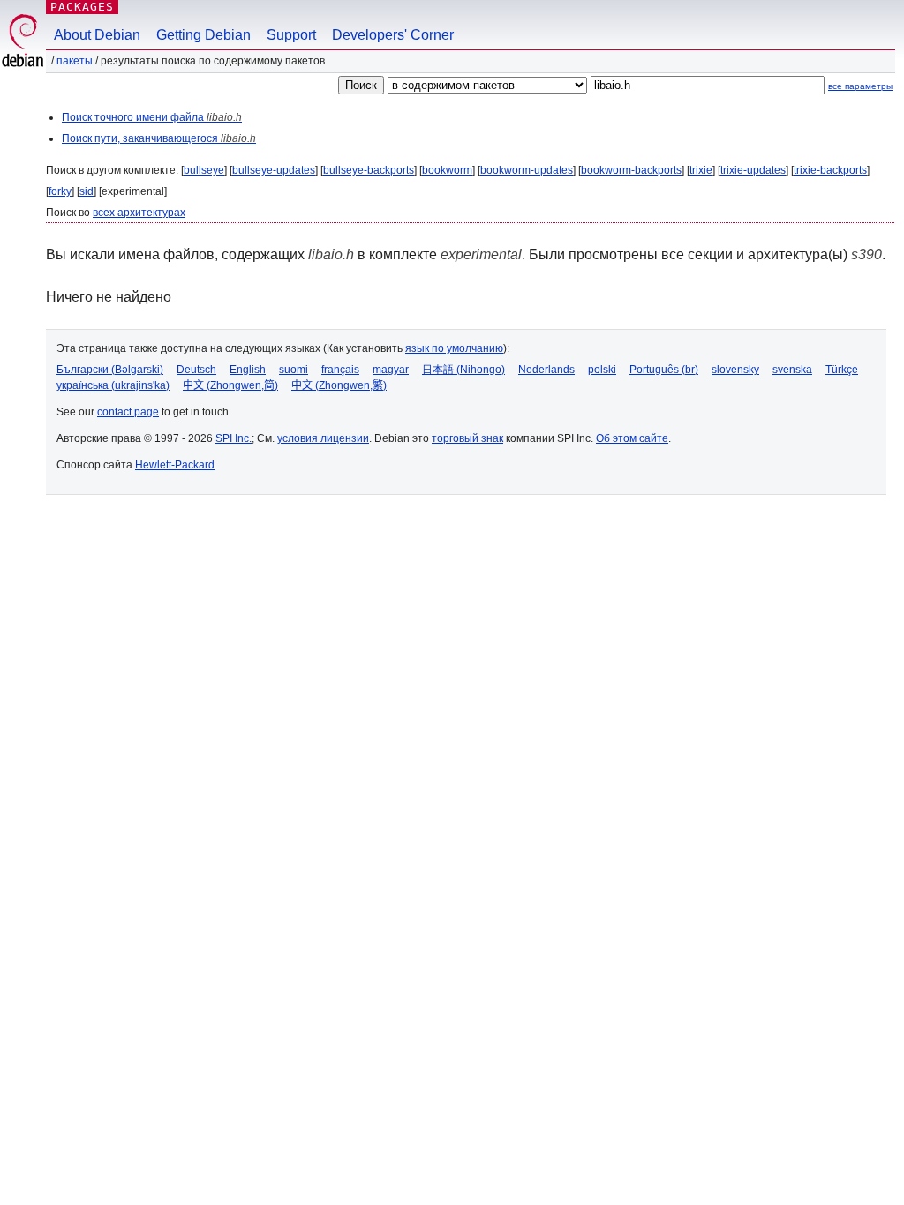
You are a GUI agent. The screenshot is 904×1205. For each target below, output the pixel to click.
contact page (128, 412)
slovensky (735, 369)
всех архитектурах (139, 212)
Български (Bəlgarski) (109, 369)
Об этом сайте (632, 438)
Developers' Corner (393, 34)
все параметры (860, 86)
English (248, 369)
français (340, 369)
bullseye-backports (368, 170)
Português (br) (663, 369)
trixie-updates (753, 170)
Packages (82, 6)
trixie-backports (830, 170)
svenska (792, 369)
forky (60, 191)
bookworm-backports (631, 170)
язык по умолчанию (454, 348)
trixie (700, 170)
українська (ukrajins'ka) (113, 385)
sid (86, 191)
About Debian (97, 34)
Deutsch (196, 369)
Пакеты (74, 61)
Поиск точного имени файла (152, 117)
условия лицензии (323, 438)
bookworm (447, 170)
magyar (391, 369)
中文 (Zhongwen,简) (230, 385)
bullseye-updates (273, 170)
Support (291, 34)
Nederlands (546, 369)
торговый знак (467, 438)
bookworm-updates (526, 170)
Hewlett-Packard (175, 465)
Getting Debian (203, 34)
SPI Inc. (233, 438)
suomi (293, 369)
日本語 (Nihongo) (463, 369)
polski (602, 369)
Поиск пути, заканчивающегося (159, 138)
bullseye (204, 170)
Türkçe (841, 369)
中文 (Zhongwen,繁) (339, 385)
